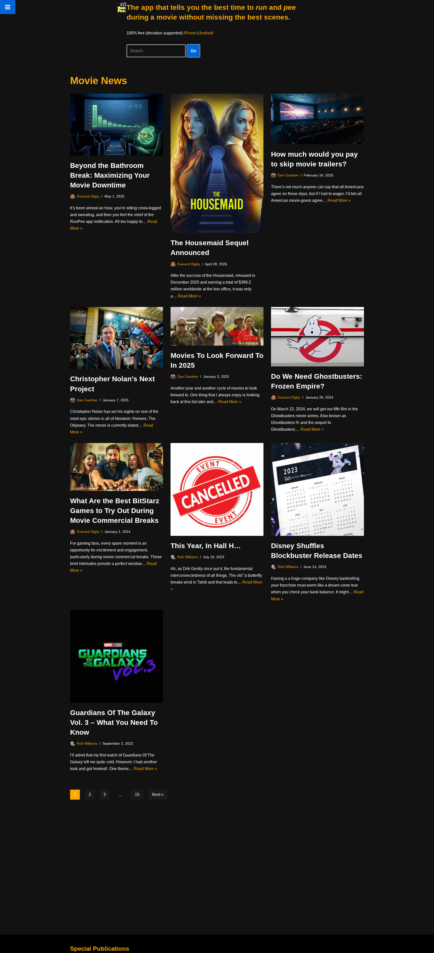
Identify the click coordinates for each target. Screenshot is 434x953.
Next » (158, 794)
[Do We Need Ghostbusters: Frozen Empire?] (317, 336)
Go (193, 51)
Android (206, 33)
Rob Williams (187, 557)
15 (137, 794)
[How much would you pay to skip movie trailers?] (317, 119)
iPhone (190, 33)
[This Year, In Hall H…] (217, 489)
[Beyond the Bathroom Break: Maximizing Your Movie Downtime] (116, 125)
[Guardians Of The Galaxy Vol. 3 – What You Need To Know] (116, 656)
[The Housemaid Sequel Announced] (217, 163)
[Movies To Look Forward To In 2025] (217, 326)
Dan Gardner (288, 175)
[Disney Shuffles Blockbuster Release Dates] (317, 489)
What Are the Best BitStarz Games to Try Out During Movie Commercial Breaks (114, 510)
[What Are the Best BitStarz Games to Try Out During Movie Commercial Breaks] (116, 467)
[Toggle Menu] (7, 7)
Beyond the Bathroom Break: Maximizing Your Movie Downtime (110, 175)
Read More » (189, 296)
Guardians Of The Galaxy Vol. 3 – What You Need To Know (114, 722)
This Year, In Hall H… (206, 546)
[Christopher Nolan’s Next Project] (116, 338)
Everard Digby (88, 196)
